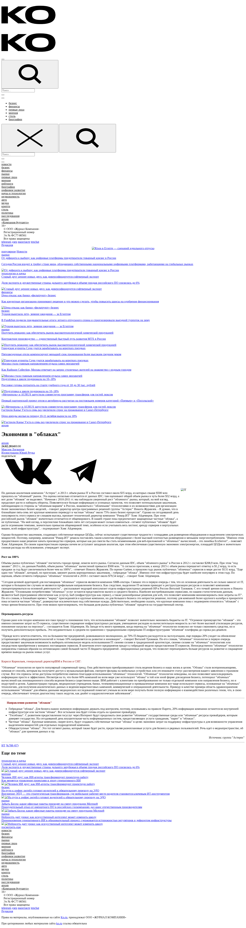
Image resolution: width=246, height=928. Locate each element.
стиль (12, 116)
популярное (8, 251)
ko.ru (59, 923)
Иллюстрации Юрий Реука (18, 452)
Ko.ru (64, 917)
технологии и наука (13, 273)
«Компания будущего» (15, 222)
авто (4, 199)
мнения (13, 112)
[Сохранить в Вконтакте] (28, 483)
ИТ (3, 745)
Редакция (7, 245)
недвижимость (10, 196)
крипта (5, 206)
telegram (6, 241)
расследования (10, 215)
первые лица (16, 109)
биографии (15, 119)
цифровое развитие (13, 190)
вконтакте (24, 241)
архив (5, 219)
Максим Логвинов (12, 449)
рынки (5, 173)
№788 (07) (12, 745)
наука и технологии (13, 193)
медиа (5, 203)
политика (7, 212)
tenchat (35, 241)
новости (6, 164)
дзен (14, 241)
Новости (22, 251)
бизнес (13, 103)
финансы (14, 106)
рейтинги (7, 183)
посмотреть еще (11, 827)
